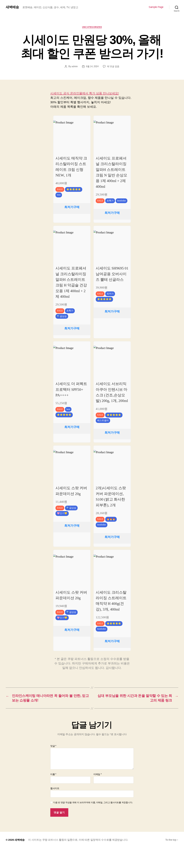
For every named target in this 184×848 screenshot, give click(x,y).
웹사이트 (54, 788)
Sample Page (156, 7)
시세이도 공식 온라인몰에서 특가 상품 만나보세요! (84, 93)
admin (75, 66)
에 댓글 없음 (113, 66)
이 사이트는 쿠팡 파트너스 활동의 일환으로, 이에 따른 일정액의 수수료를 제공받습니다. (78, 839)
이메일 (97, 774)
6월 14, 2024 (92, 66)
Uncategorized (92, 27)
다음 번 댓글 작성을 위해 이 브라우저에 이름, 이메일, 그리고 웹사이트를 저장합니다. (93, 802)
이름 (53, 774)
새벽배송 (12, 7)
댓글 (53, 746)
